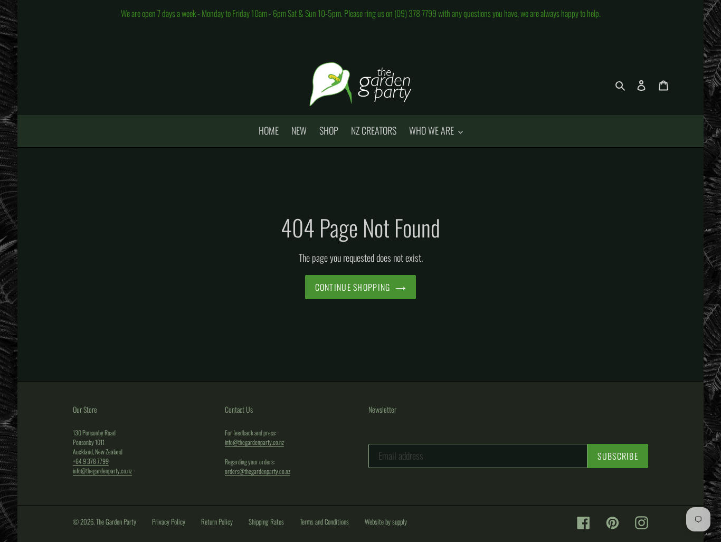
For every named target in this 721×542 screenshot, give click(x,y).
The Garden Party (116, 521)
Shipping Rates (266, 521)
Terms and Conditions (324, 521)
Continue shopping (353, 287)
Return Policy (217, 521)
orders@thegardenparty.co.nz (257, 471)
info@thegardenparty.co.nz (102, 470)
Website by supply (386, 521)
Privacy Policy (168, 521)
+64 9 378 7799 (91, 461)
